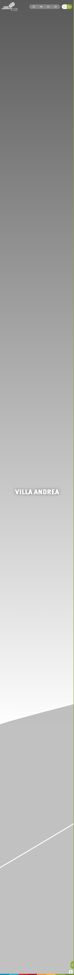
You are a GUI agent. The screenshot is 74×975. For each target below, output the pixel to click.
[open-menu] (69, 6)
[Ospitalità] (41, 6)
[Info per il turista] (34, 6)
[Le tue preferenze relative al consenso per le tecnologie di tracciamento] (71, 972)
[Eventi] (48, 6)
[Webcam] (55, 6)
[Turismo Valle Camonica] (10, 6)
